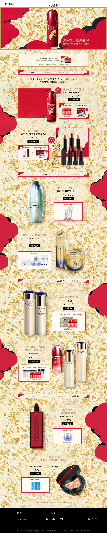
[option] (53, 476)
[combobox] (95, 519)
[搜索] (104, 4)
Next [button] (94, 476)
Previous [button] (12, 474)
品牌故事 (11, 4)
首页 (6, 4)
